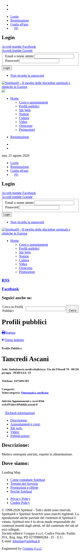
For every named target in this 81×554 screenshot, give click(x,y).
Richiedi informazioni (20, 413)
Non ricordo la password (27, 75)
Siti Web (25, 110)
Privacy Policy (20, 499)
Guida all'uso (19, 24)
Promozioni (27, 129)
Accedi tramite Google (17, 50)
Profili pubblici (29, 106)
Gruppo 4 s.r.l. (32, 548)
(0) (16, 28)
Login (14, 16)
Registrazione (19, 20)
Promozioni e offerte (24, 487)
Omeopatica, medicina (35, 392)
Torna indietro (14, 340)
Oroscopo (25, 126)
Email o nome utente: (19, 56)
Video (23, 122)
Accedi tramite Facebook (19, 46)
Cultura (24, 118)
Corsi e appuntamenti (33, 102)
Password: (12, 60)
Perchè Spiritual (21, 491)
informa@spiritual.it (26, 541)
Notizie (24, 114)
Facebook (10, 289)
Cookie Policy (20, 503)
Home (14, 98)
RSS (6, 280)
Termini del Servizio (24, 483)
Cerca (72, 310)
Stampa (10, 332)
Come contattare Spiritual (27, 480)
